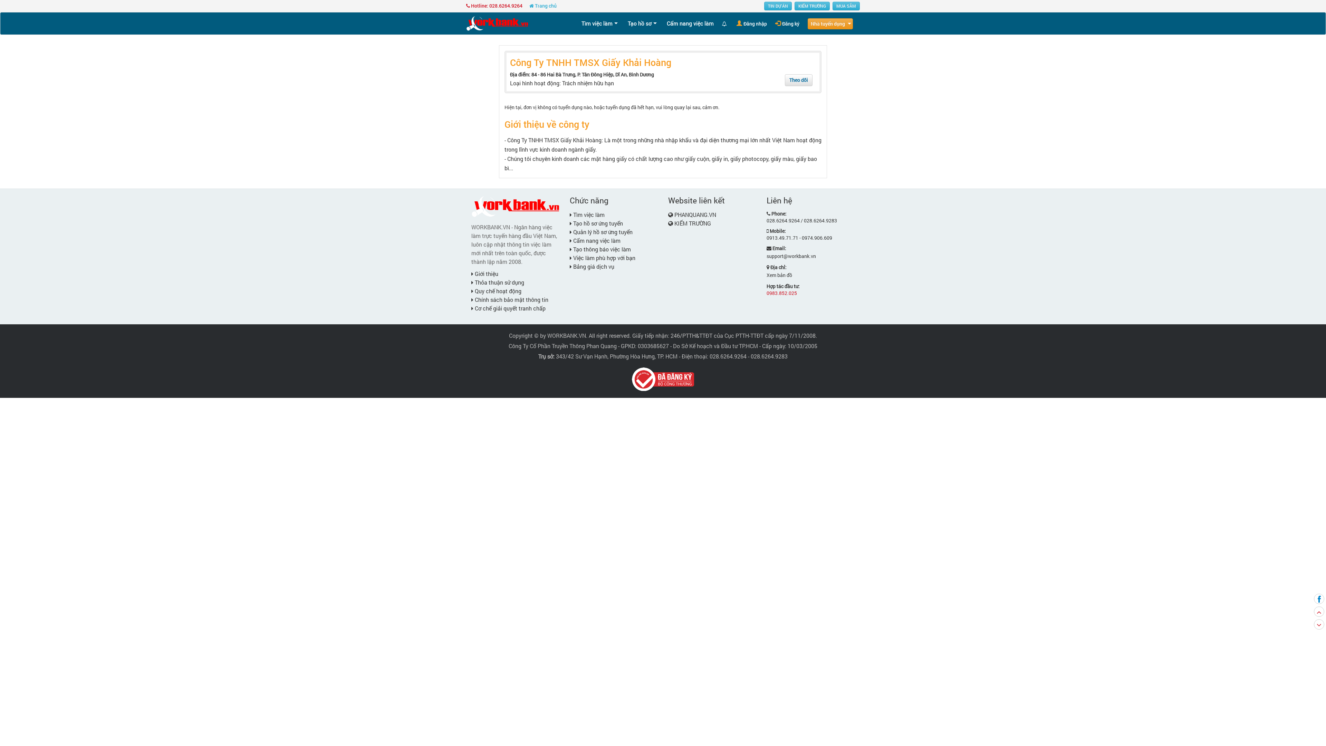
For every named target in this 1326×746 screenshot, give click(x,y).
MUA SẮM (846, 6)
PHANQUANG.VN (695, 214)
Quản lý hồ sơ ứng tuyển (602, 232)
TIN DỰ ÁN (778, 6)
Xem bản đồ (779, 275)
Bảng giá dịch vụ (593, 266)
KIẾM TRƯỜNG (812, 6)
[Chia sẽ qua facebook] (1319, 599)
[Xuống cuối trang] (1319, 624)
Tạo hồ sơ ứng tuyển (597, 223)
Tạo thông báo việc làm (601, 249)
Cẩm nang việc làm (690, 23)
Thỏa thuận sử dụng (498, 282)
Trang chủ (545, 5)
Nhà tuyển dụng (828, 23)
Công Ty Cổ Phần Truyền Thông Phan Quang (563, 346)
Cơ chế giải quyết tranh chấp (509, 308)
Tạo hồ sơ (640, 23)
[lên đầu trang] (1319, 611)
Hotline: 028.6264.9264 (496, 5)
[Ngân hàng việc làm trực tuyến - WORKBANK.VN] (497, 23)
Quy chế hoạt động (497, 291)
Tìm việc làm (597, 23)
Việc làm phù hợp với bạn (603, 257)
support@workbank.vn (791, 256)
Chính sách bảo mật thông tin (510, 299)
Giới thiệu (485, 273)
